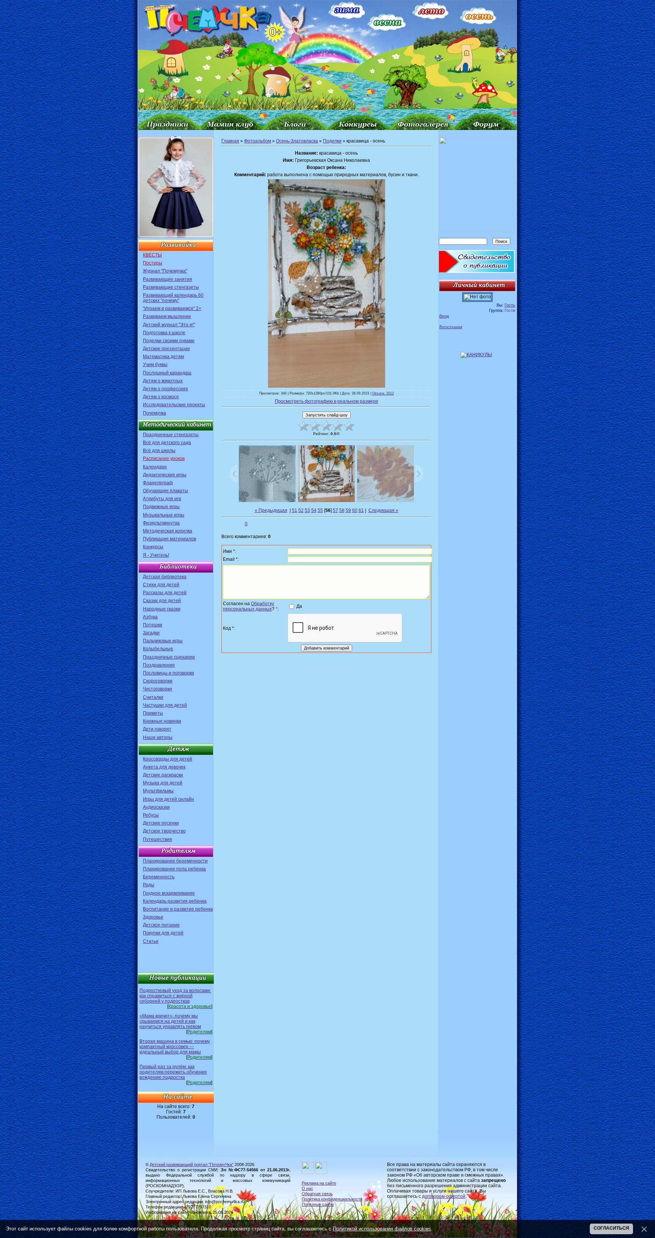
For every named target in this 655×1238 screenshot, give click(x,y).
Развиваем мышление (167, 316)
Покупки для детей (163, 933)
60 (354, 510)
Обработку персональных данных (248, 606)
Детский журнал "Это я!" (169, 324)
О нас (307, 1188)
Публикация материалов (169, 539)
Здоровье (153, 917)
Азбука (150, 617)
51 (294, 510)
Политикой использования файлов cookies (382, 1229)
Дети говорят (157, 729)
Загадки (151, 632)
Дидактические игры (164, 474)
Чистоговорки (157, 689)
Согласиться (611, 1228)
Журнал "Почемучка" (165, 271)
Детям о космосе (161, 396)
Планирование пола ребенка (174, 869)
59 (348, 510)
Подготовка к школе (164, 332)
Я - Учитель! (156, 555)
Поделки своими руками (168, 340)
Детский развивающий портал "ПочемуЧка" (191, 1164)
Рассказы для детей (164, 592)
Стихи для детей (161, 584)
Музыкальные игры (163, 515)
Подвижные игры (161, 506)
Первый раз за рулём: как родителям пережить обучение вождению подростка (173, 1072)
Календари (155, 467)
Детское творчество (164, 831)
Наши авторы (157, 737)
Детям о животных (163, 380)
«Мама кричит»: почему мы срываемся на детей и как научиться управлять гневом (170, 1021)
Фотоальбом (257, 141)
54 (314, 510)
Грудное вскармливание (169, 893)
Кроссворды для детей (167, 759)
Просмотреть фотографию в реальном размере (326, 401)
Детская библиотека (164, 576)
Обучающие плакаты (165, 490)
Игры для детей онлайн (168, 799)
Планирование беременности (175, 861)
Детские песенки (161, 823)
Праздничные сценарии (169, 657)
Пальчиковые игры (163, 640)
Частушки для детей (165, 705)
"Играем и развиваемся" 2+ (172, 308)
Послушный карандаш (167, 373)
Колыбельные (158, 648)
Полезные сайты (318, 1204)
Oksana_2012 (383, 393)
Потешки (152, 625)
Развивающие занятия (167, 279)
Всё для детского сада (167, 442)
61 (361, 510)
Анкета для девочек (164, 767)
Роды (148, 884)
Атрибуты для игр (162, 498)
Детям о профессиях (165, 388)
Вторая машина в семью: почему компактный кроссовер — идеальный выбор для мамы (174, 1047)
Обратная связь (317, 1193)
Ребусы (151, 815)
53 (307, 510)
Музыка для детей (162, 783)
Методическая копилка (167, 531)
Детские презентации (166, 348)
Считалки (153, 697)
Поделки (332, 141)
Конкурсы (153, 546)
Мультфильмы (158, 791)
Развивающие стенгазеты (171, 287)
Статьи (150, 941)
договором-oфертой (443, 1196)
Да (299, 606)
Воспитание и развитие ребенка (178, 909)
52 (301, 510)
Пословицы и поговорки (168, 673)
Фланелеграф (158, 482)
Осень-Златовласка (297, 141)
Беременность (158, 877)
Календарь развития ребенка (175, 901)
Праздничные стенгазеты (171, 434)
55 (320, 510)
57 (335, 510)
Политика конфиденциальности (332, 1199)
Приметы (153, 713)
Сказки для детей (162, 600)
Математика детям (163, 356)
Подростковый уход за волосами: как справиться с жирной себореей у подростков (175, 996)
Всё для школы (159, 450)
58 (342, 510)
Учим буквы (155, 364)
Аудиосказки (156, 807)
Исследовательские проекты (174, 404)
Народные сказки (161, 609)
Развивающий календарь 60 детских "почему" (173, 298)
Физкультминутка (161, 523)
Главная (230, 141)
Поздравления (159, 665)
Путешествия (157, 839)
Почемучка (154, 413)
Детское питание (161, 925)
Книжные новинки (162, 721)
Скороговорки (157, 681)
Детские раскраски (163, 775)
